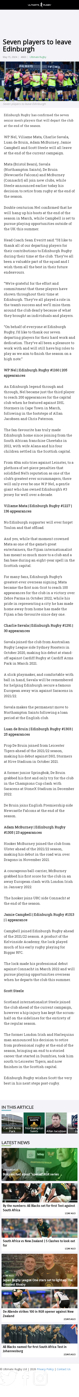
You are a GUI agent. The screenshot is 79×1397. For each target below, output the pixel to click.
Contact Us (64, 1369)
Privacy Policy (45, 1369)
